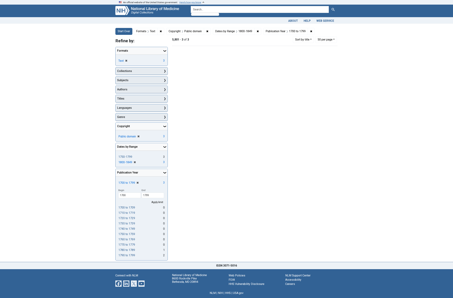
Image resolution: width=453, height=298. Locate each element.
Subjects (122, 80)
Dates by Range (127, 146)
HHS (228, 293)
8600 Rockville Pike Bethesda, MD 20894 (185, 280)
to (126, 207)
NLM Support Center (298, 275)
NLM (213, 293)
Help (307, 20)
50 (325, 39)
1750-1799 (125, 156)
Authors (122, 89)
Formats (122, 50)
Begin (121, 190)
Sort (302, 39)
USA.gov (238, 293)
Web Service (325, 20)
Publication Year (127, 172)
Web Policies (237, 275)
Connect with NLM (126, 275)
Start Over (124, 31)
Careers (290, 284)
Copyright (123, 126)
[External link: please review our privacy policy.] (118, 283)
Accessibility (293, 279)
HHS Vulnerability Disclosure (246, 284)
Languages (124, 107)
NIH (220, 293)
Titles (120, 98)
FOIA (232, 279)
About (293, 20)
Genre (121, 117)
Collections (124, 71)
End (143, 190)
